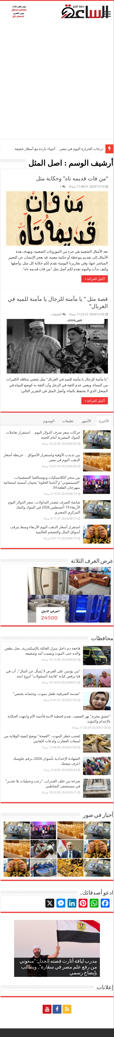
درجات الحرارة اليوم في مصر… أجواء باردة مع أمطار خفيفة (59, 149)
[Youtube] (47, 1009)
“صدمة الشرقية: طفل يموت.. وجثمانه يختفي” (46, 694)
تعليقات (68, 421)
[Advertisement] (57, 81)
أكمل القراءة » (95, 279)
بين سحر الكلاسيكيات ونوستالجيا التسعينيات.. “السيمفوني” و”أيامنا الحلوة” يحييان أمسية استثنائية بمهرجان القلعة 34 (42, 482)
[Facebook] (57, 1009)
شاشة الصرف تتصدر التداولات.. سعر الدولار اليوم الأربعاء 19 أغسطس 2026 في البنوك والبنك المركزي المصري (44, 507)
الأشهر (86, 421)
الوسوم (49, 421)
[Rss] (67, 1009)
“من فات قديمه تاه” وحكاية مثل (72, 178)
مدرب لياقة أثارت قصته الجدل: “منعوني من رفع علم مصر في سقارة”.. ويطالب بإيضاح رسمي (58, 967)
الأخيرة (104, 421)
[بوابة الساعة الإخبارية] (57, 11)
